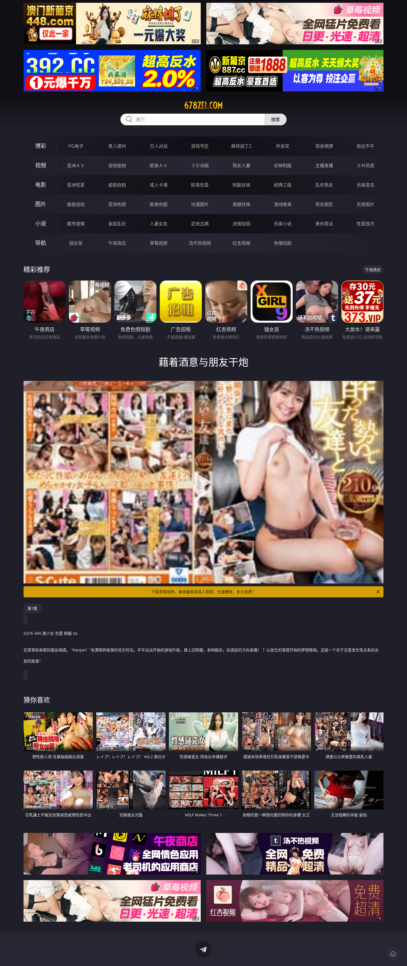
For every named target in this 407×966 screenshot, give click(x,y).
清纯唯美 (283, 204)
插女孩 (76, 243)
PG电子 (75, 146)
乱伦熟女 (324, 185)
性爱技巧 (365, 224)
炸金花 (282, 146)
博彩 (40, 146)
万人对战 (159, 146)
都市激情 (76, 224)
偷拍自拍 (117, 185)
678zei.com (203, 105)
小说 (40, 223)
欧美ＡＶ (159, 165)
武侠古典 (200, 224)
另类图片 (365, 204)
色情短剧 (283, 243)
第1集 (32, 608)
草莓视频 (159, 243)
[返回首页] (393, 953)
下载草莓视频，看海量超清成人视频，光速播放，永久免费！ (203, 591)
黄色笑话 (324, 224)
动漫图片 (200, 204)
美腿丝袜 (241, 204)
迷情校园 (241, 224)
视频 (40, 165)
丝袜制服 (283, 165)
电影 (40, 184)
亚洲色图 (117, 204)
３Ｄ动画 (200, 165)
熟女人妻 (241, 165)
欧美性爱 (200, 185)
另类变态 (365, 185)
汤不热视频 (200, 243)
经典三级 (283, 185)
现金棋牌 (324, 146)
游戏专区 (200, 146)
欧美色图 (159, 204)
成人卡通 (159, 185)
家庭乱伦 (117, 224)
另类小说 (283, 224)
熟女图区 (324, 204)
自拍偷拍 (117, 165)
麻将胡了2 (241, 146)
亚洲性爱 (76, 185)
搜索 (275, 119)
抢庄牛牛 (365, 146)
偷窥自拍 (76, 204)
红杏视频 (241, 243)
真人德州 (117, 146)
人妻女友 (159, 224)
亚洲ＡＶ (76, 165)
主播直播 (324, 165)
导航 (40, 243)
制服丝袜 (241, 185)
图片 (40, 204)
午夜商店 (117, 243)
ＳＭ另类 (365, 165)
